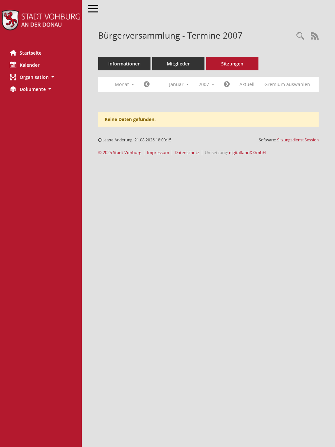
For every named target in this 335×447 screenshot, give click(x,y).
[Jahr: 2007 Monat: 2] (227, 84)
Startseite (31, 53)
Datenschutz (187, 152)
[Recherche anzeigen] (300, 36)
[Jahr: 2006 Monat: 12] (146, 84)
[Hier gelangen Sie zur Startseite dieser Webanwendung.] (41, 20)
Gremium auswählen (287, 84)
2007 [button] (204, 84)
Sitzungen (232, 64)
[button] (41, 77)
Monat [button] (122, 84)
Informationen (124, 64)
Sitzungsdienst (298, 140)
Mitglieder (178, 64)
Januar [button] (177, 84)
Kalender (30, 65)
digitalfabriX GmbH (247, 152)
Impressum (158, 152)
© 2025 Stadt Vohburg (119, 152)
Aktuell (247, 84)
